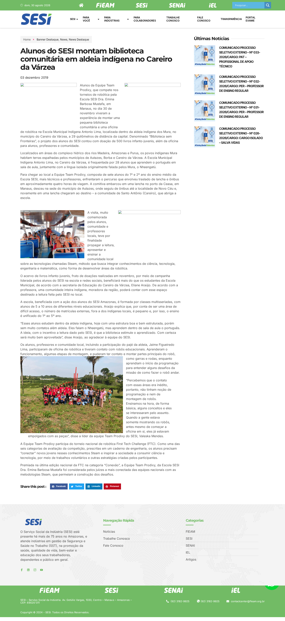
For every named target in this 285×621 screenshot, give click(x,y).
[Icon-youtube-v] (41, 570)
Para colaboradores (145, 19)
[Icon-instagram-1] (35, 570)
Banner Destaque (48, 39)
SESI (72, 19)
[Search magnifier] (267, 5)
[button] (59, 486)
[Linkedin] (28, 570)
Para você (86, 19)
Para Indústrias (111, 19)
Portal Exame (250, 19)
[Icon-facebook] (21, 570)
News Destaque (79, 39)
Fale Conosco (203, 19)
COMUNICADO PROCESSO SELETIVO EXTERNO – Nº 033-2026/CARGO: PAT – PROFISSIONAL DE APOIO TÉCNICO (239, 57)
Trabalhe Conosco (173, 19)
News (63, 39)
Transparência (231, 19)
